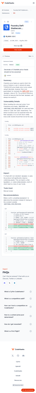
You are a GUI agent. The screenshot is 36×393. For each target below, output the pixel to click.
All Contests (5, 10)
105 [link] (14, 13)
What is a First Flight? (12, 331)
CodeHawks (18, 371)
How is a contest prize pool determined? (14, 316)
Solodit (18, 375)
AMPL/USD (25, 91)
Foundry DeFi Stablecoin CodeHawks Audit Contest (21, 10)
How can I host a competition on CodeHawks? (15, 307)
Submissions (5, 13)
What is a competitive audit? (14, 298)
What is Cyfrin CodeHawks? (14, 291)
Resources (18, 380)
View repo (17, 45)
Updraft (18, 366)
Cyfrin (18, 362)
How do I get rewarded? (13, 324)
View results (18, 49)
